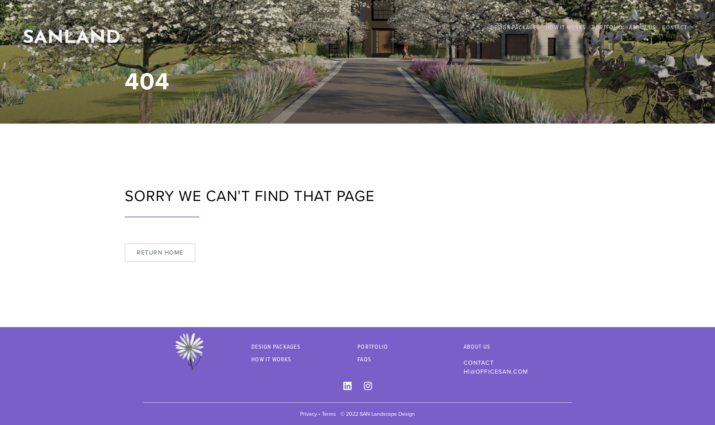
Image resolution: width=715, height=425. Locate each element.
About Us (642, 27)
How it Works (566, 27)
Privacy (308, 414)
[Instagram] (368, 385)
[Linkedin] (347, 385)
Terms (329, 414)
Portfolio (607, 27)
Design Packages (515, 27)
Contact (674, 27)
